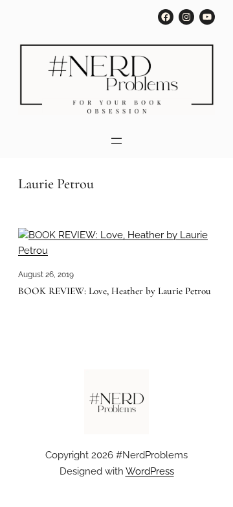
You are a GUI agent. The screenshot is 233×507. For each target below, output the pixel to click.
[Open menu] (116, 141)
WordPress (150, 471)
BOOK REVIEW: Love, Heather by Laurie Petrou (114, 291)
